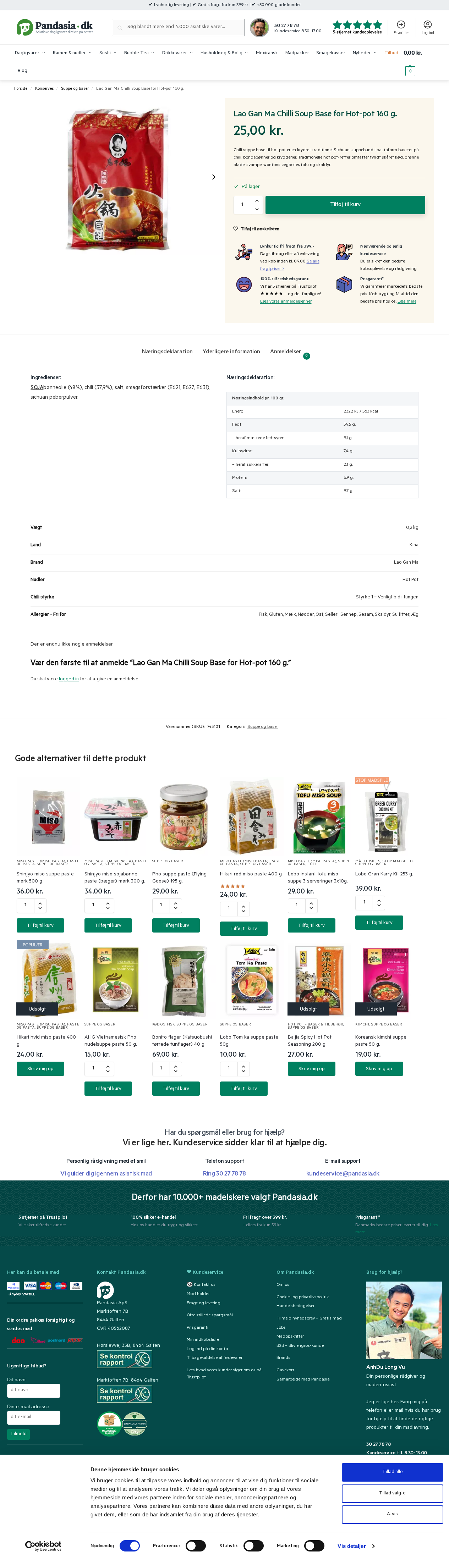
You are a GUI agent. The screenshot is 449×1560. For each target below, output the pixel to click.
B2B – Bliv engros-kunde (300, 1346)
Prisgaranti (197, 1328)
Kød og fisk (163, 1025)
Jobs (281, 1328)
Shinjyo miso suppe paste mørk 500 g (45, 878)
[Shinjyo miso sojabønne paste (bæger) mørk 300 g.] (116, 816)
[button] (419, 62)
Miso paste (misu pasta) (41, 862)
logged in (69, 679)
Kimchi (362, 1025)
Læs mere (407, 301)
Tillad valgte (392, 1493)
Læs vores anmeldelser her (286, 301)
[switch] (196, 1545)
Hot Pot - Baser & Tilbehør (315, 1025)
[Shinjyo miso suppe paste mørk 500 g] (48, 816)
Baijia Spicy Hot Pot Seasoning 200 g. (310, 1041)
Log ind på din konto (207, 1349)
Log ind (428, 33)
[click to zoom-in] (120, 176)
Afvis (392, 1514)
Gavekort (285, 1370)
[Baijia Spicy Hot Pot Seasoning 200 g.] (319, 980)
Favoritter (401, 33)
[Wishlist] (66, 789)
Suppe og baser (75, 89)
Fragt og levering (203, 1303)
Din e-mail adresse (28, 1406)
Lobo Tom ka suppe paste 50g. (249, 1041)
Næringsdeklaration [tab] (167, 352)
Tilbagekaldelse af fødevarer (214, 1358)
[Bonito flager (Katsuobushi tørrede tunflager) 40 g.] (184, 980)
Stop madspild (398, 862)
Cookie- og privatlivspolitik (302, 1297)
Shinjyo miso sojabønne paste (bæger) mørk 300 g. (114, 878)
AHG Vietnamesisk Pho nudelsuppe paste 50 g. (110, 1041)
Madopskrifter (290, 1336)
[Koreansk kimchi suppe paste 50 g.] (387, 980)
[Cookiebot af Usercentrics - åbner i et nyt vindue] (43, 1546)
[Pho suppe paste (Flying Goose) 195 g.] (184, 816)
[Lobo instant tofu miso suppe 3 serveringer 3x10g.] (319, 816)
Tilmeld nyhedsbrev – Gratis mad (309, 1318)
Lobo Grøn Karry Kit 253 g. (384, 875)
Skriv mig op (40, 1069)
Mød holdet (198, 1294)
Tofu (313, 865)
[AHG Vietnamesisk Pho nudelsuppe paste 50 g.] (116, 980)
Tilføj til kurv (345, 205)
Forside (20, 89)
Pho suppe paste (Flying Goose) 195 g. (179, 878)
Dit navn (16, 1379)
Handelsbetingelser (295, 1306)
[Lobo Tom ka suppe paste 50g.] (252, 980)
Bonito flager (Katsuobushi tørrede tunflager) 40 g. (182, 1041)
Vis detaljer (352, 1546)
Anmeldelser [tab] (289, 353)
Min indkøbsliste (203, 1340)
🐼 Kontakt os (201, 1285)
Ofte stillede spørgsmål (210, 1315)
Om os (282, 1285)
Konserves (44, 89)
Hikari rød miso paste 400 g (251, 875)
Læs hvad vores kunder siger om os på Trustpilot (224, 1374)
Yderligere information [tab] (231, 352)
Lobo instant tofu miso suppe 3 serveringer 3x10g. (318, 878)
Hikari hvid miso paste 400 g (46, 1041)
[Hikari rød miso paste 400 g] (252, 816)
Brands (283, 1358)
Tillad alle (392, 1472)
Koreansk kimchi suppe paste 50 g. (380, 1041)
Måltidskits (367, 862)
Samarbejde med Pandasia (303, 1379)
